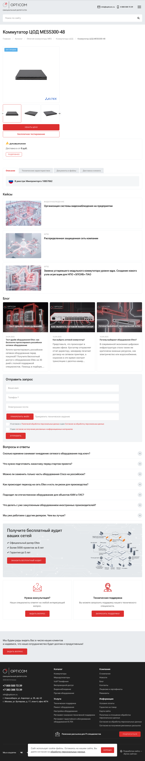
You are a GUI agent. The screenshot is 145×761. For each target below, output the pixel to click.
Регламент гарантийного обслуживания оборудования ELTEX (72, 720)
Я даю (41, 429)
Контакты (103, 685)
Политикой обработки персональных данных (40, 424)
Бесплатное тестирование (31, 134)
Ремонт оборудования (64, 707)
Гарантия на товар (108, 707)
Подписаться (130, 734)
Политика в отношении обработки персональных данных (115, 716)
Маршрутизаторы (62, 677)
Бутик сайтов (130, 754)
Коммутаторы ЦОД (64, 39)
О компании (104, 674)
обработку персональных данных (67, 751)
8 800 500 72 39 (126, 7)
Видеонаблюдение (62, 689)
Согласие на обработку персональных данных (84, 424)
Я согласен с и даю (57, 424)
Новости (103, 677)
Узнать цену (31, 127)
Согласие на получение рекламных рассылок (120, 725)
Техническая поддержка (65, 703)
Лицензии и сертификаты (110, 689)
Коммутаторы (60, 674)
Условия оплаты (106, 703)
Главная (7, 39)
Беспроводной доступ (64, 685)
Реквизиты (104, 693)
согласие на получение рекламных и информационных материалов (44, 429)
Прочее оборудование (64, 693)
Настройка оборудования (65, 711)
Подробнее (14, 154)
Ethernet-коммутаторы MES (39, 39)
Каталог (19, 39)
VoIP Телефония (61, 681)
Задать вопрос (37, 614)
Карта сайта (105, 711)
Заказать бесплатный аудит (26, 561)
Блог (101, 681)
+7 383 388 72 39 (12, 689)
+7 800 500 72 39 (12, 685)
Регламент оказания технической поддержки (74, 715)
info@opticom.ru (10, 694)
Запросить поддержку (108, 614)
